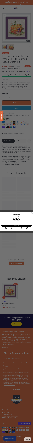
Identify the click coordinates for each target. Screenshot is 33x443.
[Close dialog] (32, 213)
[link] (6, 228)
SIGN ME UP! (16, 225)
